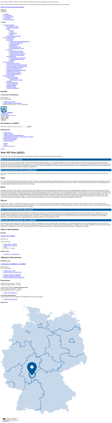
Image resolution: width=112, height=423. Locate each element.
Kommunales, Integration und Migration (16, 70)
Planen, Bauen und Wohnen (13, 74)
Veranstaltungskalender (12, 82)
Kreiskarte (9, 81)
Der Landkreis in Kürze (12, 26)
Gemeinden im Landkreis (13, 27)
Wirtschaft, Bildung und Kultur (14, 73)
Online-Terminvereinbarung (16, 42)
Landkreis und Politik (9, 25)
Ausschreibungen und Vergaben (17, 53)
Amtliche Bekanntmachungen (17, 59)
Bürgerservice (10, 40)
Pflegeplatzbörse (14, 45)
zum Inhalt (6, 14)
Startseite (6, 143)
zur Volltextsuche (8, 15)
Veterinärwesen (8, 236)
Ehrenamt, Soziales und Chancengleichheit (17, 66)
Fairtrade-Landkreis (11, 85)
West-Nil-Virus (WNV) (9, 146)
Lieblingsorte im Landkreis (16, 80)
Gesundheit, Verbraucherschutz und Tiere (17, 64)
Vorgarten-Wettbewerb (12, 84)
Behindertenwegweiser (15, 47)
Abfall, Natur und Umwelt (13, 63)
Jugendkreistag (13, 33)
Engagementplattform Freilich (17, 48)
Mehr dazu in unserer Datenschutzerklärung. (12, 7)
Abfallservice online (14, 44)
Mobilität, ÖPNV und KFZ (13, 71)
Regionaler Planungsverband (14, 36)
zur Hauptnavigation (8, 16)
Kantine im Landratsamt (12, 88)
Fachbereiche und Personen (16, 51)
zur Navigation (7, 18)
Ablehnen (3, 9)
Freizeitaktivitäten (14, 78)
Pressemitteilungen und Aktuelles (18, 58)
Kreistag (12, 31)
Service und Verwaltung (9, 37)
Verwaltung (9, 49)
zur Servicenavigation (9, 19)
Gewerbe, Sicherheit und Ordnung (15, 67)
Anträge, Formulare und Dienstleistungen (20, 41)
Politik (8, 29)
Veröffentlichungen (11, 56)
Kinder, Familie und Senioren (14, 69)
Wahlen (11, 34)
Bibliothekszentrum (11, 86)
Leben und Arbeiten (8, 62)
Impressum (6, 421)
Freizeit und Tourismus (12, 77)
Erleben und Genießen (9, 75)
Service (5, 144)
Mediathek (12, 60)
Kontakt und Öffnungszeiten (16, 52)
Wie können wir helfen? (6, 126)
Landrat (11, 30)
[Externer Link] (44, 360)
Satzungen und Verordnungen (17, 55)
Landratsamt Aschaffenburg (13, 264)
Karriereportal (10, 38)
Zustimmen (3, 11)
